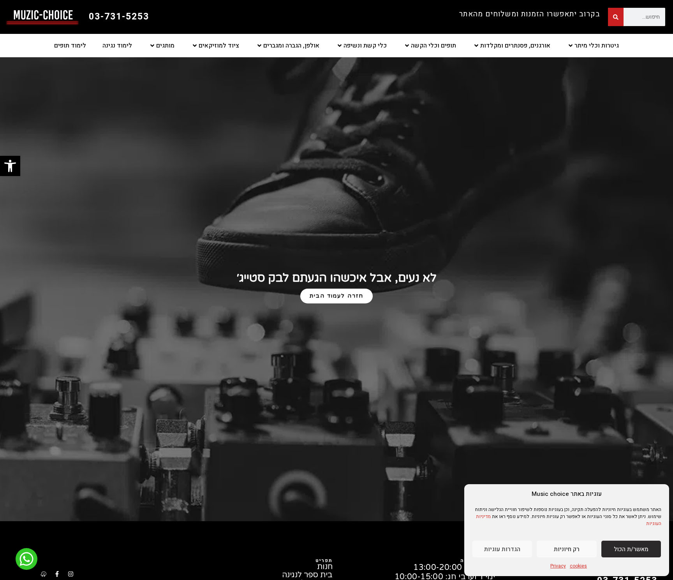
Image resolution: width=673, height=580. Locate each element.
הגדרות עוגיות (502, 549)
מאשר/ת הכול (631, 549)
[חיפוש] (616, 17)
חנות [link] (325, 567)
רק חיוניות (567, 549)
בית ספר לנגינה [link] (307, 575)
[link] (10, 166)
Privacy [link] (558, 565)
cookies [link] (578, 565)
